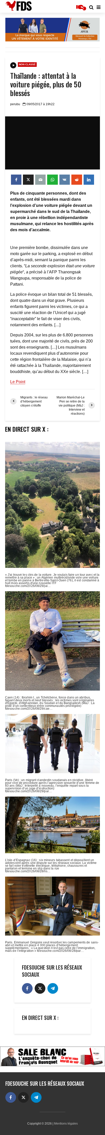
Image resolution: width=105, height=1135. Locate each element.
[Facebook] (27, 988)
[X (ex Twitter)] (40, 988)
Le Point (17, 382)
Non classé (27, 64)
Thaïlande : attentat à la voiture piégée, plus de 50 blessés (45, 84)
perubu (15, 104)
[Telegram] (52, 988)
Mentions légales (66, 1123)
